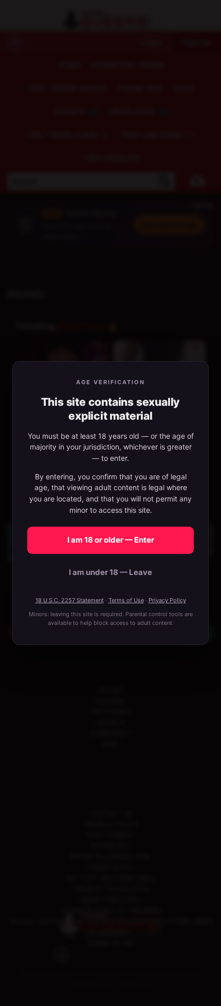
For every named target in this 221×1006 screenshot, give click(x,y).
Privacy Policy (167, 600)
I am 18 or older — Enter (110, 540)
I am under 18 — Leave (110, 572)
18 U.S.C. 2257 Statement (69, 600)
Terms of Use (126, 600)
